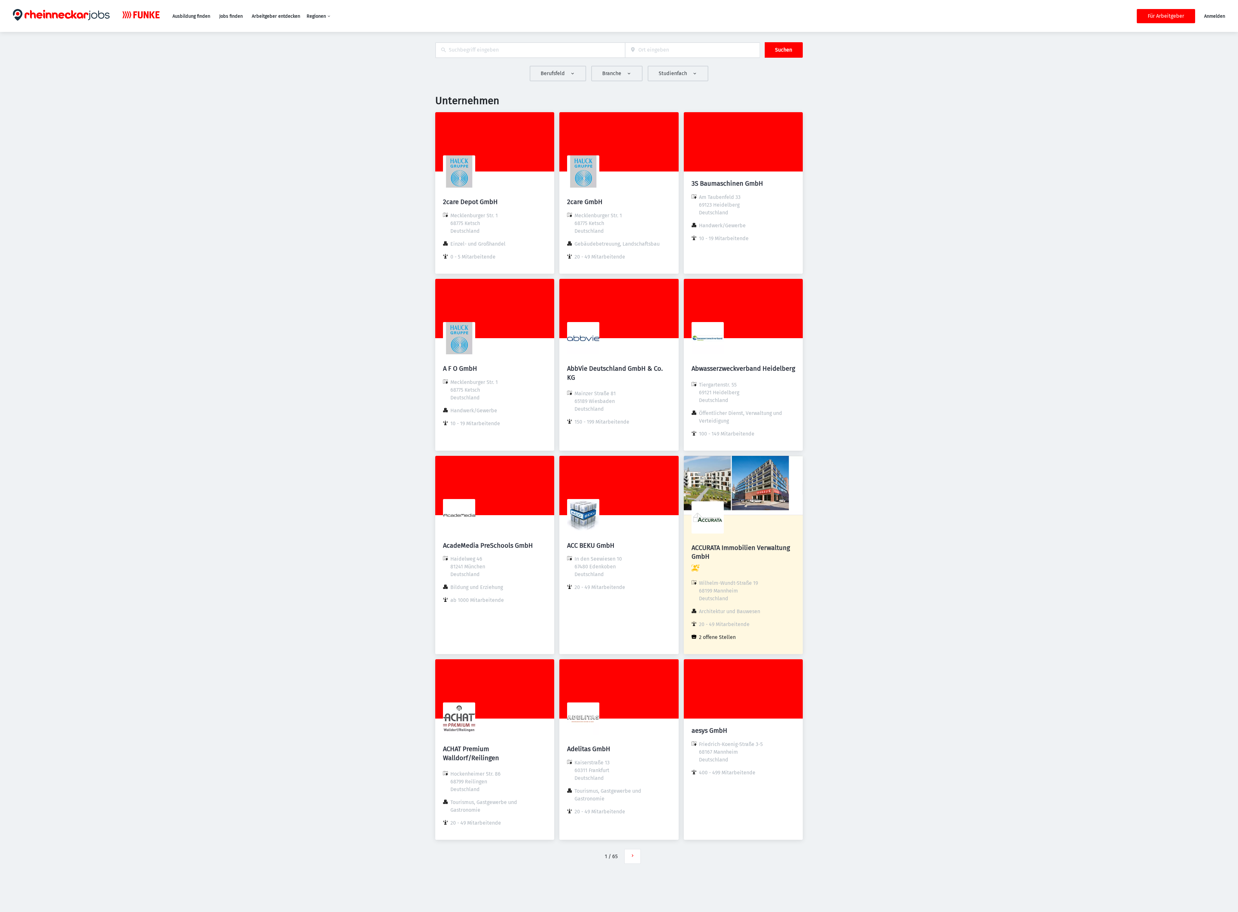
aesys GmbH (709, 730)
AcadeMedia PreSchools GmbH (488, 545)
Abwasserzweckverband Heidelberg (743, 368)
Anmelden (1214, 16)
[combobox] (530, 50)
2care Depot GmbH (470, 202)
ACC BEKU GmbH (590, 545)
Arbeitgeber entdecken (276, 16)
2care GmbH (585, 202)
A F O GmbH (460, 368)
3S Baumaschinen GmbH (727, 183)
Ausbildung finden (191, 16)
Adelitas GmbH (588, 749)
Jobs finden (231, 16)
